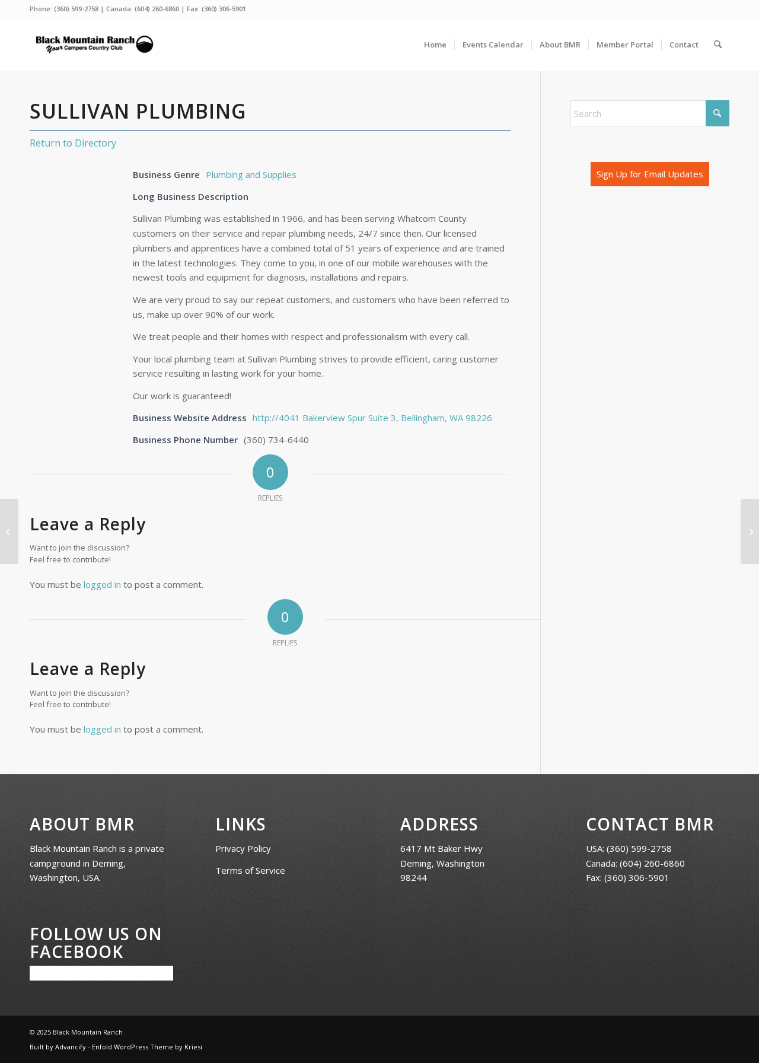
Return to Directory (73, 142)
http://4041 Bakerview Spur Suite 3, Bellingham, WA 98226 (372, 418)
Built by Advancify (58, 1046)
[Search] (717, 44)
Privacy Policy (243, 848)
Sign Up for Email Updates (650, 174)
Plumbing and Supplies (251, 174)
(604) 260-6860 (157, 8)
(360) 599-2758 (76, 8)
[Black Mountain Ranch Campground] (94, 44)
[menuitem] (435, 44)
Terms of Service (250, 870)
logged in (102, 584)
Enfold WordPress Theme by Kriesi (147, 1046)
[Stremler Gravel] (9, 531)
